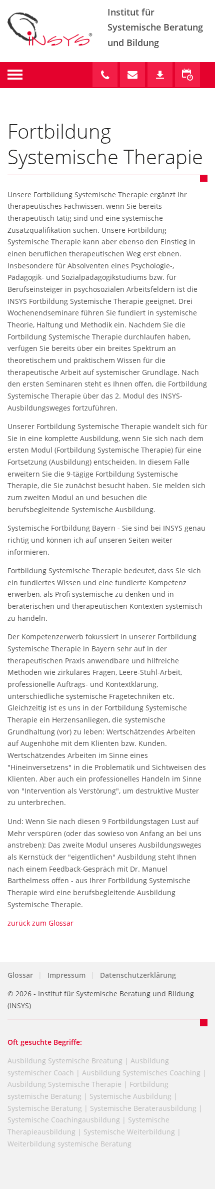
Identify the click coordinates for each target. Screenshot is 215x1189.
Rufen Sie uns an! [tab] (105, 74)
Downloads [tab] (160, 74)
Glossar (20, 975)
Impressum (67, 975)
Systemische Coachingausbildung (64, 1119)
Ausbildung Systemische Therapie (65, 1084)
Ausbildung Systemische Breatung (65, 1060)
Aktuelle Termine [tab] (187, 74)
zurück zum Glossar (41, 923)
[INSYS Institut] (58, 56)
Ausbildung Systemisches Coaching (141, 1072)
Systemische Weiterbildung (129, 1131)
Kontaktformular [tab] (132, 74)
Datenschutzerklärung (138, 975)
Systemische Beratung (45, 1108)
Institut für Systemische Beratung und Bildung (155, 27)
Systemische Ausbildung (131, 1096)
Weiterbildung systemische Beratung (70, 1143)
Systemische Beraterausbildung (143, 1108)
